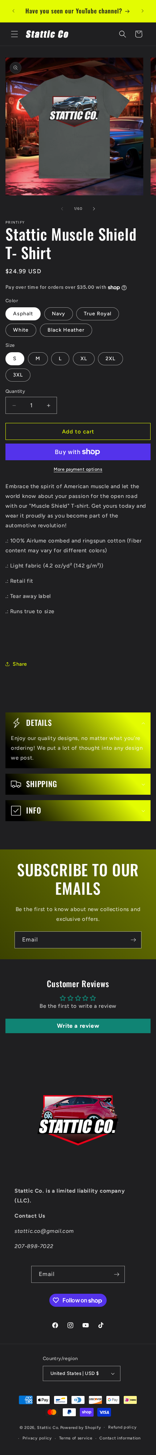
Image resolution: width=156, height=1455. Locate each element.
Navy (58, 314)
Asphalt (23, 314)
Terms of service (76, 1438)
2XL (110, 359)
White (21, 330)
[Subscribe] (133, 939)
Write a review (78, 1025)
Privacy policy (37, 1438)
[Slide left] (62, 209)
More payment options (78, 469)
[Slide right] (94, 209)
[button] (14, 34)
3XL (18, 375)
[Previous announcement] (13, 11)
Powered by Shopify (80, 1427)
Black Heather (66, 330)
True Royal (97, 314)
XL (84, 359)
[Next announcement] (143, 11)
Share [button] (20, 664)
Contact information (119, 1438)
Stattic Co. (48, 1427)
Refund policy (122, 1427)
